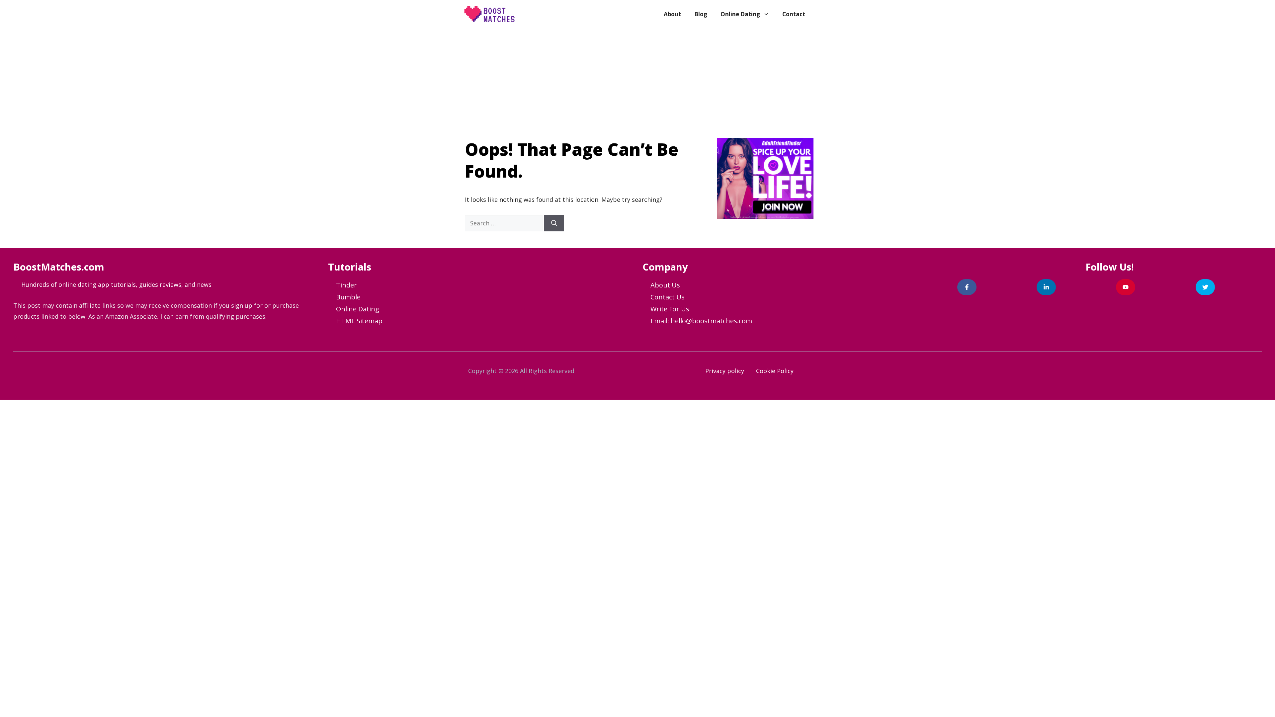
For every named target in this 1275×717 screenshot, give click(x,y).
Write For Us (669, 308)
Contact (793, 14)
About (672, 14)
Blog (700, 14)
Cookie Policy (775, 371)
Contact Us (667, 296)
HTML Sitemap (359, 320)
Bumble (348, 296)
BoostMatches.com (58, 266)
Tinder (346, 284)
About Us (665, 284)
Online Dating (740, 14)
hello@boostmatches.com (711, 320)
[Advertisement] (637, 78)
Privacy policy (724, 371)
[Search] (554, 223)
